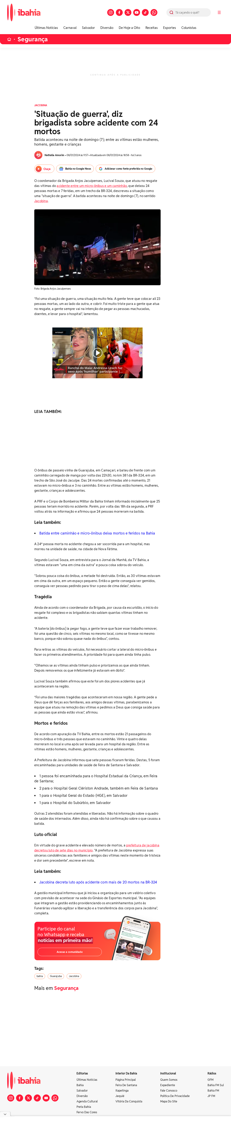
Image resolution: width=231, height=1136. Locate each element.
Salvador (88, 28)
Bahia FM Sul (216, 1085)
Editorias (82, 1073)
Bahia (80, 1085)
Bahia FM (213, 1090)
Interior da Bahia (126, 1073)
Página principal (126, 1080)
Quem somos (168, 1080)
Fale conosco (168, 1090)
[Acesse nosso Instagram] (110, 12)
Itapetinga (122, 1090)
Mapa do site (168, 1101)
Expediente (167, 1085)
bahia (40, 976)
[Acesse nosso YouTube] (136, 12)
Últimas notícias (87, 1080)
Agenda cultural (87, 1101)
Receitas (151, 28)
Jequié (120, 1096)
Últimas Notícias (46, 28)
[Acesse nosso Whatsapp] (154, 12)
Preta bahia (84, 1107)
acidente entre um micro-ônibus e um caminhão (92, 186)
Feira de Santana (126, 1085)
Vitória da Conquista (129, 1101)
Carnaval (70, 28)
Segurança (33, 39)
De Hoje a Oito (129, 28)
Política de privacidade (175, 1096)
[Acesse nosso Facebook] (119, 12)
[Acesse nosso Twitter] (128, 12)
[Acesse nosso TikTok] (145, 12)
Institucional (168, 1073)
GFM (210, 1080)
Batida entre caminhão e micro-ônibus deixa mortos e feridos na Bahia (97, 533)
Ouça (47, 169)
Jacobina (41, 201)
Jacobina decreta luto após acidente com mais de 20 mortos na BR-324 (98, 882)
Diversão (106, 28)
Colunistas (188, 28)
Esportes (169, 28)
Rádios (212, 1073)
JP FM (211, 1096)
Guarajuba (56, 976)
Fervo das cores (87, 1112)
